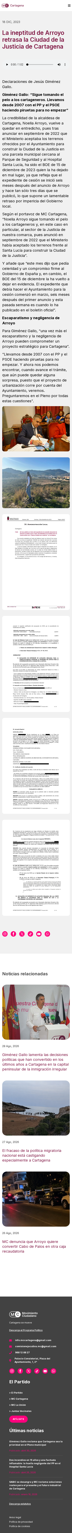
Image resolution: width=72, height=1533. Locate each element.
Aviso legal (15, 1517)
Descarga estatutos (20, 1503)
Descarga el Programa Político (26, 1330)
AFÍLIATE (18, 1419)
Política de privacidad (21, 1521)
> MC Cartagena (18, 1398)
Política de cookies (19, 1526)
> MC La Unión (17, 1405)
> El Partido (16, 1392)
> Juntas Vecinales (20, 1411)
